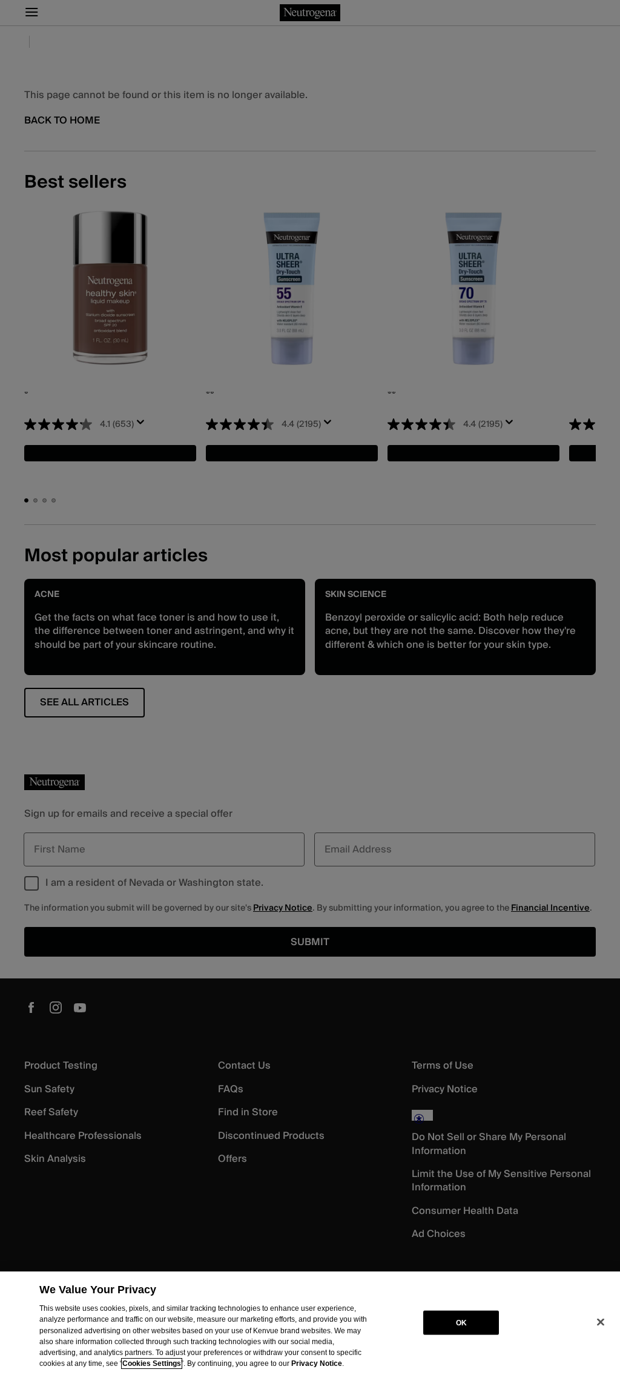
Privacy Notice (316, 1363)
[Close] (600, 1322)
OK (461, 1322)
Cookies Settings (151, 1363)
